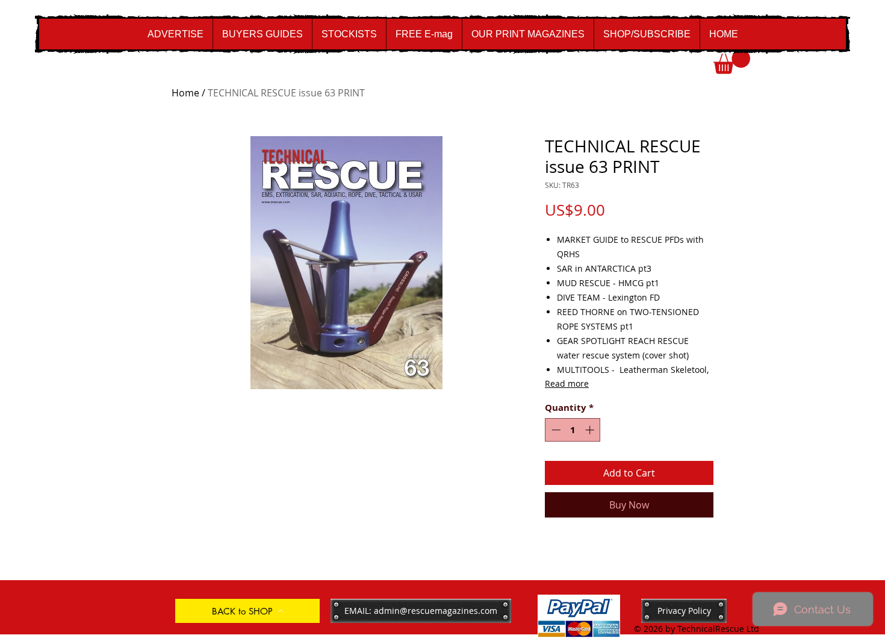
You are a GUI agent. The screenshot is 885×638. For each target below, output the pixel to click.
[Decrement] (555, 430)
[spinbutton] (573, 430)
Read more (567, 383)
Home (185, 92)
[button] (731, 61)
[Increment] (591, 430)
